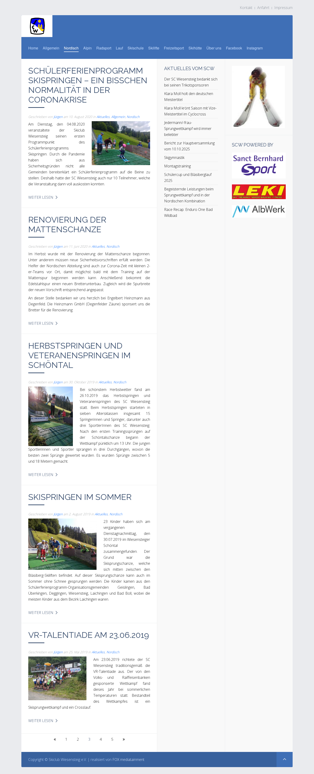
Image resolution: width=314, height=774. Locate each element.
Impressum (283, 7)
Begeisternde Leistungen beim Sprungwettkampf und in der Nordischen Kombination (189, 195)
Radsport (103, 48)
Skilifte (153, 48)
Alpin (87, 48)
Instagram (255, 48)
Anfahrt (263, 7)
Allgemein (51, 48)
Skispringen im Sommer (79, 497)
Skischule (136, 48)
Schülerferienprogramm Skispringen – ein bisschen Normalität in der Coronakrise (87, 85)
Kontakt (246, 7)
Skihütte (195, 48)
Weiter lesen (40, 197)
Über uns (213, 48)
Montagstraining (177, 166)
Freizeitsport (174, 48)
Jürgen (58, 117)
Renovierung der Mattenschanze (67, 224)
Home (33, 48)
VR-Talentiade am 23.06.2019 (88, 635)
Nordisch (71, 48)
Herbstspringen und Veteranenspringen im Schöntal (79, 355)
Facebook (234, 48)
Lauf (119, 48)
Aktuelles (103, 117)
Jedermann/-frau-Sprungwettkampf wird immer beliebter (187, 128)
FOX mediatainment (128, 759)
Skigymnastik (174, 157)
